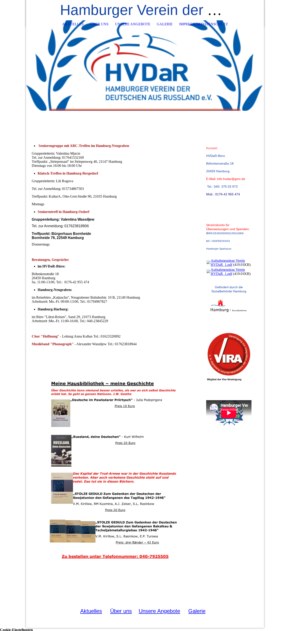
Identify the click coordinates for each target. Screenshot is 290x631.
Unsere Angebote (132, 24)
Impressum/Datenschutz (203, 24)
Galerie (165, 24)
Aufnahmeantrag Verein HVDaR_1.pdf (228, 263)
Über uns (99, 24)
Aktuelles (73, 24)
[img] (145, 65)
